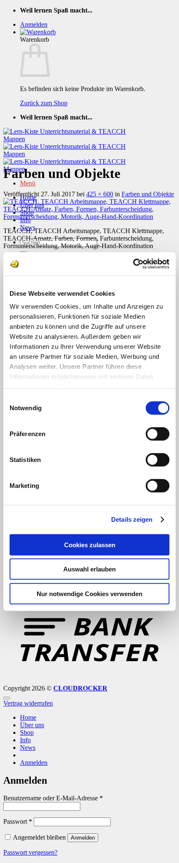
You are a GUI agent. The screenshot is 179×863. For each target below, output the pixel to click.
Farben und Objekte (148, 194)
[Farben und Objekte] (89, 216)
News (27, 747)
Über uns (32, 724)
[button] (33, 24)
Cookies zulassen (89, 544)
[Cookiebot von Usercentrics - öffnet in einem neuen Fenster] (133, 264)
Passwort (17, 821)
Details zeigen (131, 519)
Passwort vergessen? (30, 852)
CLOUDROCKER (80, 688)
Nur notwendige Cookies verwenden (89, 593)
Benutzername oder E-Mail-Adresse (53, 798)
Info (25, 740)
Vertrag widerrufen (28, 703)
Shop (27, 732)
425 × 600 (99, 194)
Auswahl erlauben (89, 569)
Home (28, 717)
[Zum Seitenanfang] (6, 698)
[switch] (157, 433)
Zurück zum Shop (43, 103)
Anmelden (83, 838)
